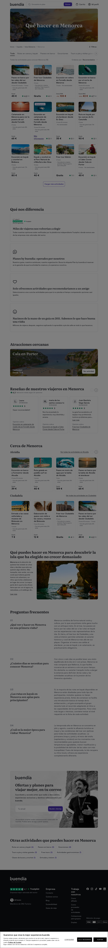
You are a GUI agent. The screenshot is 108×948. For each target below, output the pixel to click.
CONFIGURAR (69, 939)
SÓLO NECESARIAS (84, 939)
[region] (54, 940)
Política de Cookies (14, 942)
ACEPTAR (100, 939)
